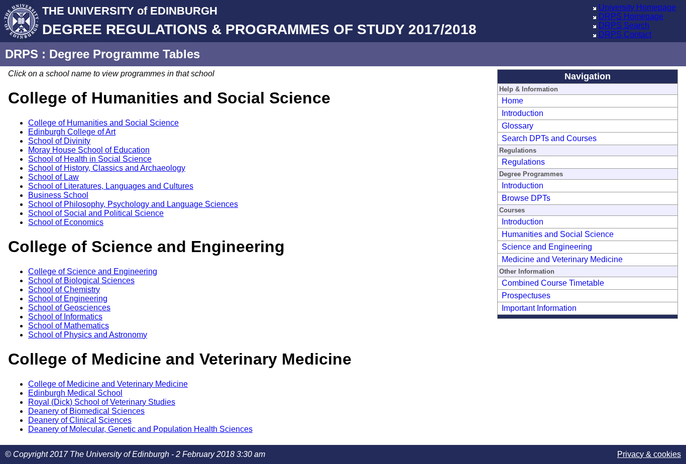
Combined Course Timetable (553, 283)
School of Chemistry (64, 289)
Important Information (539, 308)
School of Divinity (59, 141)
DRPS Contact (625, 34)
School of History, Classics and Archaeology (106, 168)
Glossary (517, 126)
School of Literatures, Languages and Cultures (110, 186)
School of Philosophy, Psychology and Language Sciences (133, 204)
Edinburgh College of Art (72, 132)
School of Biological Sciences (81, 280)
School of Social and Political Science (96, 213)
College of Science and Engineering (92, 271)
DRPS (21, 54)
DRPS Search (624, 25)
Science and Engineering (547, 247)
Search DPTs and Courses (549, 138)
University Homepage (637, 7)
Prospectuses (526, 295)
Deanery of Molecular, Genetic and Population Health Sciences (140, 429)
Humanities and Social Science (558, 234)
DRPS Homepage (631, 16)
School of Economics (65, 222)
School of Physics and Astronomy (87, 334)
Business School (58, 195)
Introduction (522, 113)
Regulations (523, 162)
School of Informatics (65, 316)
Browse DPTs (526, 198)
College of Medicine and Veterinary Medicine (108, 384)
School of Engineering (67, 298)
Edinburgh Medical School (75, 393)
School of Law (53, 177)
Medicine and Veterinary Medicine (562, 259)
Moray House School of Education (89, 150)
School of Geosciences (69, 307)
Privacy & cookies (649, 454)
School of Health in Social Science (90, 159)
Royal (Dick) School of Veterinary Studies (101, 402)
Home (512, 100)
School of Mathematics (68, 325)
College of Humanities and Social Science (103, 123)
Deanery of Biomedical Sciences (86, 411)
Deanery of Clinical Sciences (80, 420)
